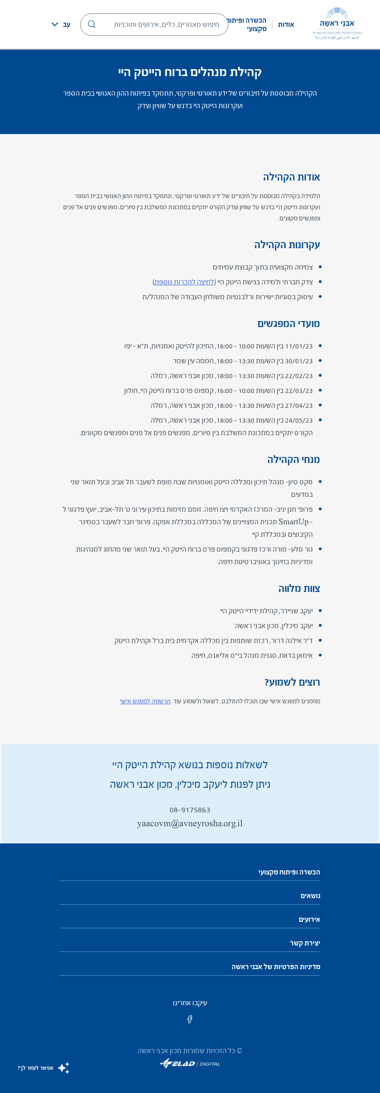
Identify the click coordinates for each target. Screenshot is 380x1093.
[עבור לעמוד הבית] (337, 24)
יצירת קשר (305, 943)
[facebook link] (190, 1022)
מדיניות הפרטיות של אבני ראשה (276, 967)
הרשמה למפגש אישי (145, 701)
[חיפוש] (91, 24)
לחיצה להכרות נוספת (184, 281)
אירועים (309, 919)
